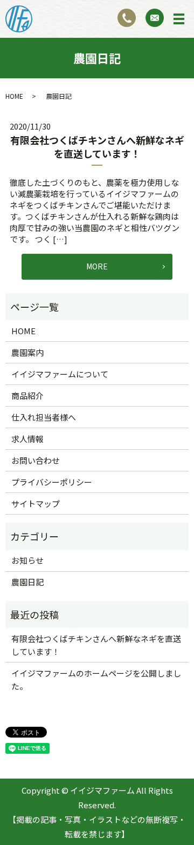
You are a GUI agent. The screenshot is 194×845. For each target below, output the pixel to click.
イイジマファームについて (59, 374)
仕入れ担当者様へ (43, 417)
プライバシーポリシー (51, 482)
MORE (97, 266)
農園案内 (27, 352)
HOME (14, 95)
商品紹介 (27, 395)
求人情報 (27, 438)
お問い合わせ (35, 460)
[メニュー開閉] (179, 18)
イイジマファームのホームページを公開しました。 (96, 679)
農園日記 (27, 581)
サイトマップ (35, 503)
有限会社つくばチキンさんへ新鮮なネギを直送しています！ (97, 146)
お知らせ (27, 560)
